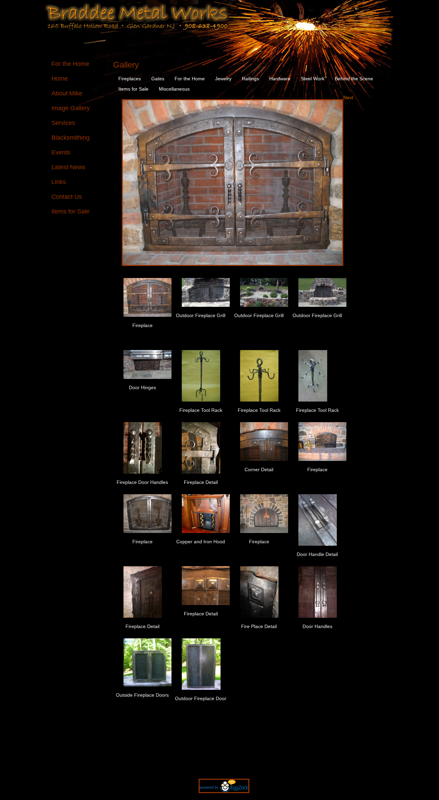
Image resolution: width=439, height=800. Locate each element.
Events (60, 152)
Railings (250, 78)
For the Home (70, 63)
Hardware (279, 78)
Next (348, 97)
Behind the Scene (354, 78)
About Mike (66, 93)
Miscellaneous (174, 89)
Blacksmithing (70, 137)
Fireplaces (129, 78)
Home (59, 78)
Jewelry (223, 78)
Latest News (68, 167)
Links (58, 181)
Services (63, 122)
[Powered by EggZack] (219, 796)
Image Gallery (70, 108)
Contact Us (66, 196)
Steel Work (312, 78)
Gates (157, 78)
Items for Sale (70, 211)
